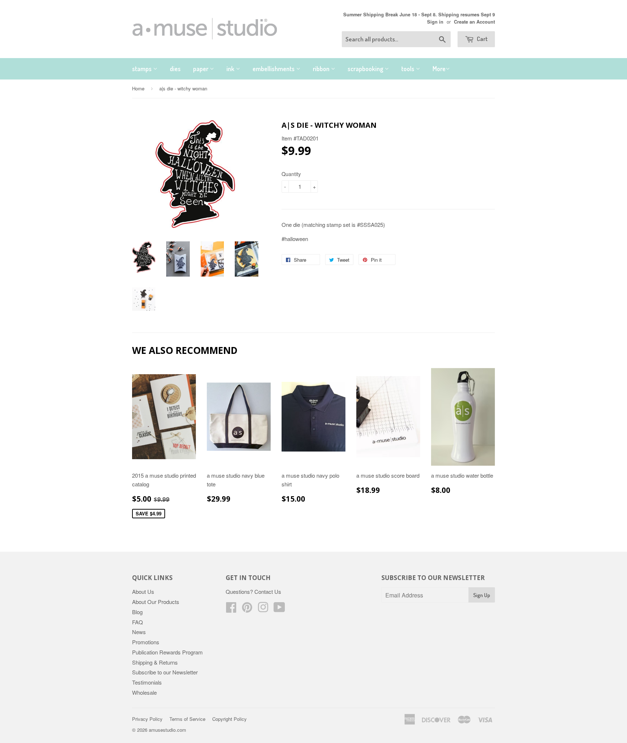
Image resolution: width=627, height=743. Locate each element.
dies (175, 69)
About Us (143, 591)
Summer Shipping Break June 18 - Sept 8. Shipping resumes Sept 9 (419, 14)
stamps (142, 69)
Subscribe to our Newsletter (165, 672)
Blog (137, 612)
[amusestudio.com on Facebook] (231, 609)
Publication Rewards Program (167, 652)
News (139, 632)
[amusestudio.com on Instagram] (263, 609)
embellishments (274, 69)
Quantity (291, 173)
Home (138, 88)
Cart (482, 38)
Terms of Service (187, 718)
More (439, 69)
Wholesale (144, 692)
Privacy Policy (147, 718)
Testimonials (147, 682)
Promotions (145, 642)
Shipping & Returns (155, 662)
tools (408, 69)
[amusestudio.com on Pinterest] (247, 609)
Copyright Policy (229, 718)
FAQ (137, 622)
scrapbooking (366, 69)
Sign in (435, 22)
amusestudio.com (167, 729)
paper (201, 69)
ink (231, 69)
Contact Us (267, 591)
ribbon (322, 69)
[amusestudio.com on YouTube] (279, 609)
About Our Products (155, 601)
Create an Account (474, 22)
